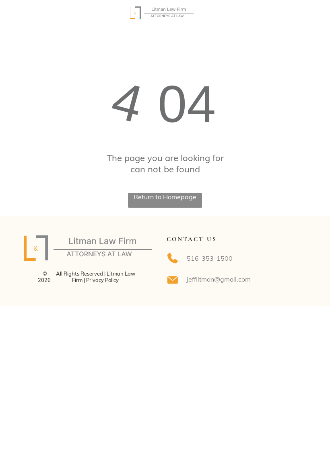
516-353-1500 (210, 258)
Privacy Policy (102, 280)
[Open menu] (304, 13)
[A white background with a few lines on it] (26, 17)
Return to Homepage (165, 197)
